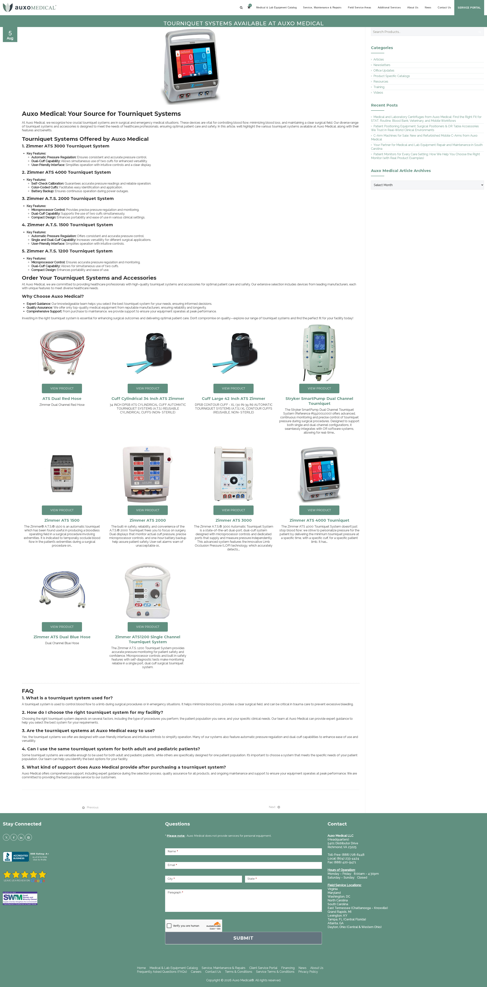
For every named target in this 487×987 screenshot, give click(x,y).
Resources (380, 81)
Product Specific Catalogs (391, 76)
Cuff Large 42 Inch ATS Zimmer (233, 398)
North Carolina (338, 900)
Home (141, 968)
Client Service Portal (263, 968)
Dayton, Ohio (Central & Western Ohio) (355, 927)
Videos (378, 92)
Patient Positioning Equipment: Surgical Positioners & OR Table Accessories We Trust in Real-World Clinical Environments (425, 128)
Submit (243, 938)
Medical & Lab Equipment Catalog (276, 7)
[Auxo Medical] (29, 7)
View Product (62, 388)
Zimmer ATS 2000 (148, 520)
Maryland (334, 893)
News (428, 7)
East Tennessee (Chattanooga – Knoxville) (358, 908)
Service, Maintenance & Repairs (322, 7)
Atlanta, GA (336, 923)
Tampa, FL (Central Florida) (347, 919)
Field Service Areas (359, 7)
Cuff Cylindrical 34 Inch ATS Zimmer (147, 398)
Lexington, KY (337, 915)
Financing (288, 968)
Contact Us (444, 7)
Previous (92, 807)
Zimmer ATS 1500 (62, 520)
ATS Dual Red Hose (61, 398)
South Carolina (338, 904)
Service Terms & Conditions (275, 971)
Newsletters (381, 65)
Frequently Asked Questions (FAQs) (162, 971)
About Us (412, 7)
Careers (196, 971)
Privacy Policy (308, 971)
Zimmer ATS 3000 (234, 520)
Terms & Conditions (238, 971)
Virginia (333, 889)
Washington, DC (339, 896)
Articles (378, 59)
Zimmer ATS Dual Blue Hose (62, 637)
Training (378, 87)
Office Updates (383, 70)
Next (272, 807)
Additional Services (389, 7)
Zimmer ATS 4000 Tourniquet (319, 520)
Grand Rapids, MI (339, 912)
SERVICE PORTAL (469, 7)
